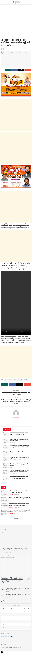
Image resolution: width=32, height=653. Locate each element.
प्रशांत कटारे (8, 49)
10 (3, 618)
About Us (8, 643)
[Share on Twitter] (21, 70)
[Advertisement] (16, 22)
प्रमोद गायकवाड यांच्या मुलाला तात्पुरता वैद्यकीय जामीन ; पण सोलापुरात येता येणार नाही (19, 433)
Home (2, 643)
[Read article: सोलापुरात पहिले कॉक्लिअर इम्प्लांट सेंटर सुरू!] (6, 453)
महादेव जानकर (16, 379)
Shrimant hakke (8, 379)
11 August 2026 (16, 501)
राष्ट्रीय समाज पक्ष (24, 379)
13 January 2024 (15, 49)
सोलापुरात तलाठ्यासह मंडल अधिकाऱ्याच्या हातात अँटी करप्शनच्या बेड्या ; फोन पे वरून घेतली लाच (19, 511)
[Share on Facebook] (14, 70)
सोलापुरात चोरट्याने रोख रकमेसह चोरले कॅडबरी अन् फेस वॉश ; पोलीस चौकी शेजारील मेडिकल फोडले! (19, 446)
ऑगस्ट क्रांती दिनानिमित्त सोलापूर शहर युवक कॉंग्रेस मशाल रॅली (19, 464)
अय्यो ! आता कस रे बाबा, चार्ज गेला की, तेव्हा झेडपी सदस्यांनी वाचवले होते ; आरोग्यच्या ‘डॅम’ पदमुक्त (19, 471)
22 (24, 621)
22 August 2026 (16, 494)
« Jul (2, 629)
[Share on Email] (28, 70)
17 (3, 621)
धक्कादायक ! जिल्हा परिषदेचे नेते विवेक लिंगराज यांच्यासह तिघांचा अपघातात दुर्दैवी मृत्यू (18, 595)
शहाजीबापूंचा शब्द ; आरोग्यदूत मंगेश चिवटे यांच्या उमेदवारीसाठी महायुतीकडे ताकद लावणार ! (19, 477)
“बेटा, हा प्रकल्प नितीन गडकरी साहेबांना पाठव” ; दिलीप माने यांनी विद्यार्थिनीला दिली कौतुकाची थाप (12, 580)
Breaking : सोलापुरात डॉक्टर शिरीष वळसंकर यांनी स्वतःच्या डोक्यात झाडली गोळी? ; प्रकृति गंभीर (18, 589)
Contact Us (14, 643)
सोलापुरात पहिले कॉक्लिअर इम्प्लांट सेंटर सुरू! (18, 452)
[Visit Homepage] (16, 2)
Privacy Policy (4, 644)
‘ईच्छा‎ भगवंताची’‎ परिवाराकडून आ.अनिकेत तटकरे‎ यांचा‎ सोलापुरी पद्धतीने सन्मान (19, 440)
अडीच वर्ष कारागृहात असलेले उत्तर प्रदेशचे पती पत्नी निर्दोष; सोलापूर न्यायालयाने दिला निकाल (19, 458)
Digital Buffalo (13, 647)
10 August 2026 (16, 507)
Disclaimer (21, 643)
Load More (16, 518)
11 (7, 618)
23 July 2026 (16, 513)
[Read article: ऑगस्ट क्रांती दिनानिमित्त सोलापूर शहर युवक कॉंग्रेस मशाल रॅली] (6, 465)
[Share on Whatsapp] (8, 70)
